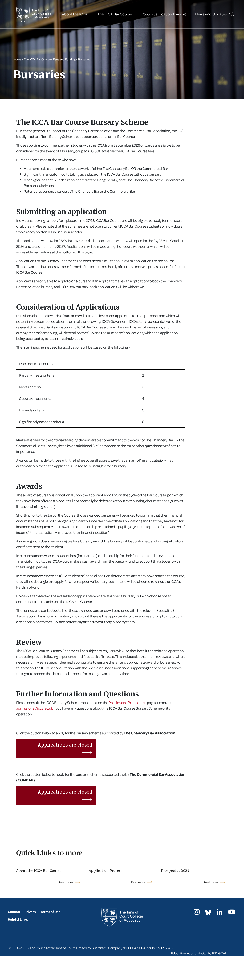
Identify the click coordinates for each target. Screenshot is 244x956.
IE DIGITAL (219, 953)
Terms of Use (50, 911)
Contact (14, 911)
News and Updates (211, 14)
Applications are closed (65, 745)
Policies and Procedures (127, 702)
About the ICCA (75, 14)
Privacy (30, 911)
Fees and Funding (64, 59)
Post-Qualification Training (163, 14)
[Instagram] (197, 913)
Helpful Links (18, 919)
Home (17, 59)
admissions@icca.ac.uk (34, 708)
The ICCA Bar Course (114, 14)
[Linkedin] (219, 913)
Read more (66, 882)
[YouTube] (231, 913)
